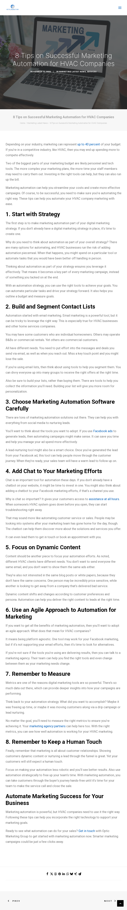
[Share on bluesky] (71, 874)
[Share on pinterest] (59, 874)
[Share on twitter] (51, 874)
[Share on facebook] (47, 874)
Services (91, 71)
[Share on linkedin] (63, 874)
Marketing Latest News (72, 71)
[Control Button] (120, 903)
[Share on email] (79, 874)
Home (22, 123)
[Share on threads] (55, 874)
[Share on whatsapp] (67, 874)
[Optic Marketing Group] (13, 7)
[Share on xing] (75, 874)
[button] (120, 7)
